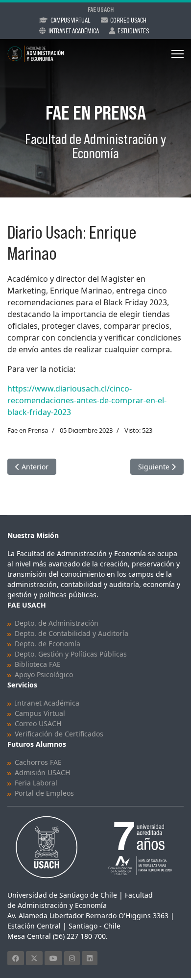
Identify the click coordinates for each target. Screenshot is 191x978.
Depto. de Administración (56, 623)
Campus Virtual (70, 20)
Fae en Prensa (27, 430)
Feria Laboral (36, 782)
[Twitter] (34, 958)
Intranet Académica (73, 31)
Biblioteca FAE (38, 664)
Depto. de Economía (47, 643)
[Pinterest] (72, 958)
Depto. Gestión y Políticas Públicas (71, 654)
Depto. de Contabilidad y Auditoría (71, 633)
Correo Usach (128, 20)
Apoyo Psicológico (44, 674)
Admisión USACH (42, 772)
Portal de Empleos (44, 793)
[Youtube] (53, 958)
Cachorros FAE (38, 762)
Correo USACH (38, 723)
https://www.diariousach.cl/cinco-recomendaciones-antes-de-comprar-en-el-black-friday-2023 (87, 400)
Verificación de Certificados (59, 733)
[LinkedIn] (89, 958)
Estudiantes (133, 31)
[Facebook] (15, 958)
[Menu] (177, 54)
